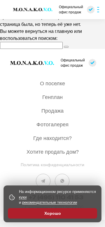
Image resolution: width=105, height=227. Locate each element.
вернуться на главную (49, 31)
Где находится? (52, 138)
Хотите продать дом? (53, 152)
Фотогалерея (52, 124)
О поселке (52, 83)
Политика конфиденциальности (52, 164)
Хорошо (52, 213)
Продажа (52, 111)
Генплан (52, 97)
